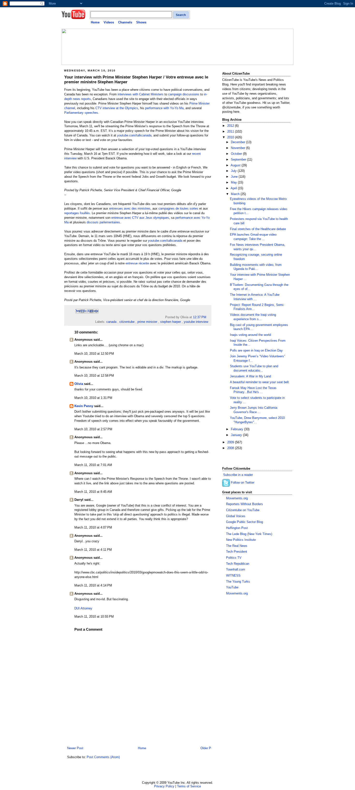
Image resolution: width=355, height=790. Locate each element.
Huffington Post (237, 528)
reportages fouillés (77, 213)
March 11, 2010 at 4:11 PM (93, 549)
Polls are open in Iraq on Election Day (256, 350)
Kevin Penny (83, 406)
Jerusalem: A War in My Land (250, 376)
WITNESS (233, 575)
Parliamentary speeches (81, 112)
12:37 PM (199, 317)
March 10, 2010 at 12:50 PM (94, 353)
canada (111, 322)
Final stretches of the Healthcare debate (258, 229)
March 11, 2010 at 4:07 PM (93, 527)
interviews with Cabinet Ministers (140, 94)
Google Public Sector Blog (244, 522)
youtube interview (196, 322)
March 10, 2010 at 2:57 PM (93, 429)
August (236, 165)
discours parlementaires (103, 222)
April (234, 188)
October (237, 153)
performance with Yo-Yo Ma (164, 108)
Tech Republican (237, 563)
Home (95, 22)
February (237, 429)
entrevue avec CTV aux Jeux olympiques (140, 217)
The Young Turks (238, 581)
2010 (231, 137)
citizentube (127, 322)
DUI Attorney (83, 608)
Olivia (78, 384)
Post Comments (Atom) (103, 757)
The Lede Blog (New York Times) (249, 534)
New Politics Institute (241, 540)
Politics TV (233, 557)
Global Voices (235, 516)
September (239, 159)
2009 (231, 442)
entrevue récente (137, 263)
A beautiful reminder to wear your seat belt (259, 382)
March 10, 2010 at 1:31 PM (93, 398)
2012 (231, 125)
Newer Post (75, 748)
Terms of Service (189, 786)
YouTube (232, 587)
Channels (125, 22)
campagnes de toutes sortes (178, 208)
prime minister (147, 322)
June (235, 176)
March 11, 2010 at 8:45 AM (93, 492)
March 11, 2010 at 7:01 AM (93, 465)
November (238, 148)
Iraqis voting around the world (250, 335)
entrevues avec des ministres (129, 208)
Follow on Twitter (242, 482)
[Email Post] (207, 317)
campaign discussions (183, 94)
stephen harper (170, 322)
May (234, 182)
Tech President (236, 551)
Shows (141, 22)
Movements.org (237, 498)
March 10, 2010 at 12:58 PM (94, 375)
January (237, 435)
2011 (231, 131)
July (234, 171)
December (238, 142)
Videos (109, 22)
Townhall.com (235, 569)
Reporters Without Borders (244, 504)
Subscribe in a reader (238, 475)
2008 (231, 448)
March (236, 194)
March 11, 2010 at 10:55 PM (94, 616)
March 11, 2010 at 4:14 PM (93, 585)
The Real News (236, 546)
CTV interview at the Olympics (116, 108)
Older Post (207, 748)
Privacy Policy (164, 786)
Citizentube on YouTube (242, 510)
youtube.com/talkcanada (134, 135)
